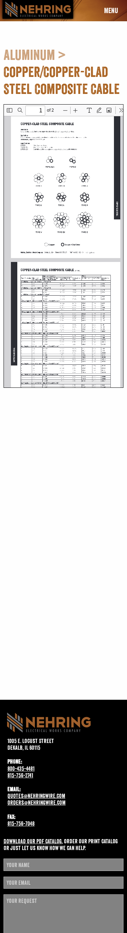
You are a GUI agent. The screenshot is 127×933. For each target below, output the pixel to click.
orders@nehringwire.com (36, 802)
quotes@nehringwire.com (36, 795)
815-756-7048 (21, 823)
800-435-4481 (21, 768)
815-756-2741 (20, 775)
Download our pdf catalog (33, 841)
